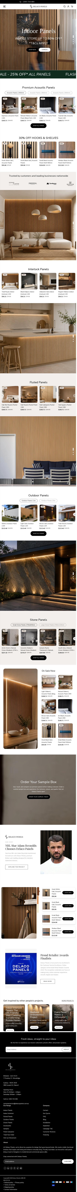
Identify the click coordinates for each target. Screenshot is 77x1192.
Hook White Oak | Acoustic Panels (7, 161)
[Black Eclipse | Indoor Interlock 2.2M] (29, 281)
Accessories (7, 1126)
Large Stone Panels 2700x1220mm (52, 625)
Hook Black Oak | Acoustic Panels (29, 161)
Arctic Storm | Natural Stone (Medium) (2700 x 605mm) (10, 649)
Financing (46, 1135)
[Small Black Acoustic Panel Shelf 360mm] (48, 150)
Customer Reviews (49, 1132)
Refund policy (8, 1182)
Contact (45, 1110)
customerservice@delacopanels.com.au (16, 1104)
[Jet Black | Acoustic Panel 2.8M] (65, 706)
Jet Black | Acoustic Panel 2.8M (64, 717)
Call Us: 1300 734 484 (10, 1099)
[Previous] (2, 106)
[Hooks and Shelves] (19, 913)
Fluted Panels (7, 1116)
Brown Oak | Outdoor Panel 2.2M (46, 525)
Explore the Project (16, 867)
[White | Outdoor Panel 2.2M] (10, 513)
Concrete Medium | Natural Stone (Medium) (28, 649)
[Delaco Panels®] (38, 6)
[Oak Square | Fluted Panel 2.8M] (66, 394)
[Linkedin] (8, 1168)
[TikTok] (17, 1168)
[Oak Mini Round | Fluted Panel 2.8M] (10, 394)
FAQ (44, 1116)
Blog (44, 1119)
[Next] (74, 106)
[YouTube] (21, 1168)
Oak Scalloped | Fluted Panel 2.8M (46, 406)
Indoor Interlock (8, 1113)
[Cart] (72, 6)
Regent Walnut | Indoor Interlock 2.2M (66, 293)
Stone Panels (7, 1123)
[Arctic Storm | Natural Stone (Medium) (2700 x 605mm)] (10, 637)
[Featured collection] (20, 709)
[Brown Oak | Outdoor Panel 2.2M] (48, 513)
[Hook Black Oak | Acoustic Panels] (29, 150)
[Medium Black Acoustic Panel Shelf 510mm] (66, 150)
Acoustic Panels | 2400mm (15, 93)
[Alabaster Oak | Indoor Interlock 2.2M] (48, 281)
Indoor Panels (7, 1110)
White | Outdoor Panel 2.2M (9, 525)
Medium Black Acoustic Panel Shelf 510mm (65, 161)
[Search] (64, 6)
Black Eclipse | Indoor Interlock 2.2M (27, 293)
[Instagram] (11, 1168)
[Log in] (68, 6)
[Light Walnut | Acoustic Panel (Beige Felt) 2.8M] (49, 682)
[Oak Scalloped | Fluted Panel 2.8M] (48, 394)
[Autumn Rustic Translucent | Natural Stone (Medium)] (48, 637)
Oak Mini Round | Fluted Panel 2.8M (9, 406)
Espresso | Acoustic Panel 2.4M (10, 117)
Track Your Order (8, 1135)
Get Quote (46, 1113)
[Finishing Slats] (38, 891)
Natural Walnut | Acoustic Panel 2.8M (64, 692)
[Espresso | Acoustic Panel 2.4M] (10, 105)
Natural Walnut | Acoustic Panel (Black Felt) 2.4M (29, 117)
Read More (48, 981)
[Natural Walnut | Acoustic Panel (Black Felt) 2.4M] (29, 105)
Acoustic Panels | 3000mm (61, 93)
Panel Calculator (8, 1132)
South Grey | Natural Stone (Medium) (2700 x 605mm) (66, 649)
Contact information (10, 1189)
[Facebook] (5, 1168)
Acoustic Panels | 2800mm (38, 93)
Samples (6, 1129)
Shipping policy (9, 1187)
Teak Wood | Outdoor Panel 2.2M (65, 525)
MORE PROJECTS (68, 1001)
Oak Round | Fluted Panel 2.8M (29, 406)
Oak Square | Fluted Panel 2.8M (64, 406)
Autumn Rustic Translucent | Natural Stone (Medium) (46, 649)
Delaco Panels (16, 1178)
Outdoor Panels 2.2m (29, 501)
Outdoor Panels (8, 1119)
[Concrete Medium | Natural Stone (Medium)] (29, 637)
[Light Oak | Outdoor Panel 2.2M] (29, 513)
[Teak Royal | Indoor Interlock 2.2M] (10, 281)
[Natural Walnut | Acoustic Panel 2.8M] (65, 682)
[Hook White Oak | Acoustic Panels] (10, 150)
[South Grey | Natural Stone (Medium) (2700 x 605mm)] (66, 637)
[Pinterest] (14, 1168)
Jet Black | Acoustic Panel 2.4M (47, 117)
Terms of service (9, 1185)
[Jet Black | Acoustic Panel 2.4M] (48, 105)
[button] (4, 6)
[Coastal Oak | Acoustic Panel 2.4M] (66, 105)
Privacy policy (19, 1182)
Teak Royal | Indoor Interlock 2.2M (8, 293)
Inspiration (46, 1126)
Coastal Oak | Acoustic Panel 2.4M (65, 117)
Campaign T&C (48, 1129)
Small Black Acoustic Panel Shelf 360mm (46, 161)
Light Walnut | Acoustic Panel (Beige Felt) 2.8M (49, 692)
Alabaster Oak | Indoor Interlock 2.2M (46, 293)
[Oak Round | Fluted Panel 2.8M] (29, 394)
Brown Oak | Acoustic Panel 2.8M (48, 717)
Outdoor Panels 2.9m (48, 501)
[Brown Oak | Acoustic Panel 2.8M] (49, 706)
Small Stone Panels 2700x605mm (24, 625)
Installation (46, 1123)
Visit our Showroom (9, 1138)
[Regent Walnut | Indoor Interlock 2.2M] (66, 281)
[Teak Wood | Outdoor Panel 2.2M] (66, 513)
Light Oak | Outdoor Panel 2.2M (27, 525)
